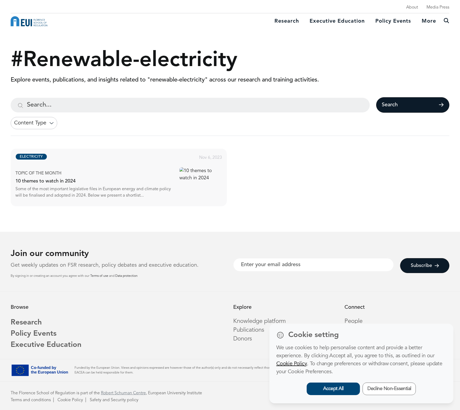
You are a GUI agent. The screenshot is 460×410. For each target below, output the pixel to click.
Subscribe (421, 265)
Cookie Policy (70, 400)
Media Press (437, 7)
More (429, 21)
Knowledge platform (259, 321)
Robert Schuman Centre (123, 393)
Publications (248, 330)
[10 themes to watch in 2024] (123, 177)
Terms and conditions (31, 400)
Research (286, 21)
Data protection (126, 276)
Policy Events (393, 21)
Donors (242, 339)
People (353, 321)
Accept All (333, 388)
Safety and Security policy (114, 400)
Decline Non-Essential (389, 388)
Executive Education (46, 345)
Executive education (337, 21)
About (412, 7)
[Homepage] (29, 21)
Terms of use (99, 276)
